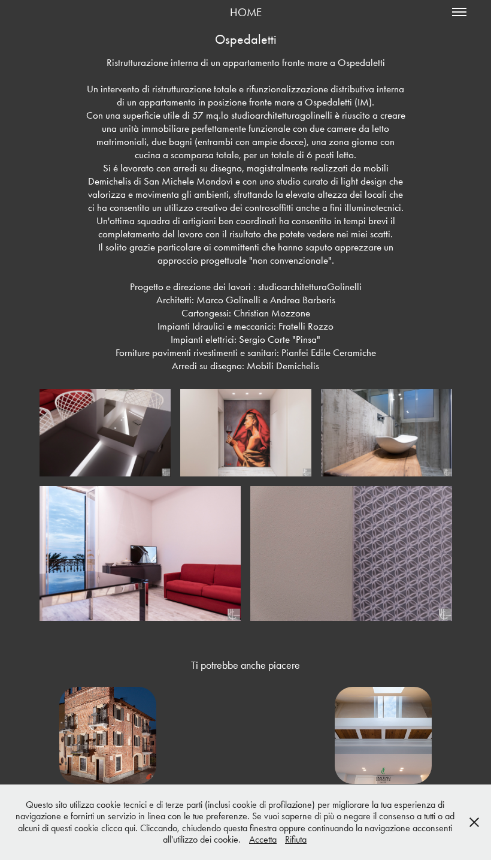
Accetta (263, 839)
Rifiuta (296, 839)
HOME (246, 12)
